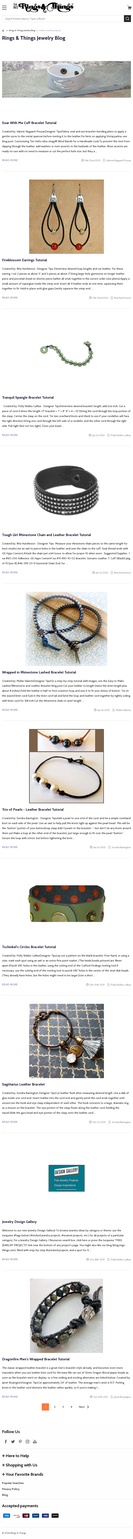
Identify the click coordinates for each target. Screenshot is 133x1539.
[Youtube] (34, 1441)
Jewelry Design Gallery (19, 1222)
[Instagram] (27, 1441)
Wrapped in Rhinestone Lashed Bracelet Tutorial (39, 672)
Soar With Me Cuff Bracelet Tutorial (29, 123)
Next (82, 1406)
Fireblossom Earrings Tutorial (24, 260)
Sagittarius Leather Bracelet (23, 1084)
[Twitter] (13, 1441)
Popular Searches (13, 1483)
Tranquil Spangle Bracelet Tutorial (28, 397)
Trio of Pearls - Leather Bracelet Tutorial (33, 809)
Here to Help (17, 1455)
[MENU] (4, 7)
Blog (5, 1495)
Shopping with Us (21, 1464)
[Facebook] (5, 1441)
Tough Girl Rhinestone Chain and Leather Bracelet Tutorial (46, 535)
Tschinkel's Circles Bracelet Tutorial (29, 947)
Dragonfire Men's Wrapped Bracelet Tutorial (35, 1359)
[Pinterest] (20, 1441)
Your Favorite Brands (24, 1474)
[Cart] (129, 7)
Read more (10, 160)
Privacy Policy (11, 1489)
